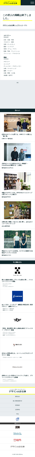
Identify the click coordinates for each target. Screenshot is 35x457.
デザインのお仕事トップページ (13, 25)
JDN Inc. (21, 454)
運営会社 (17, 396)
